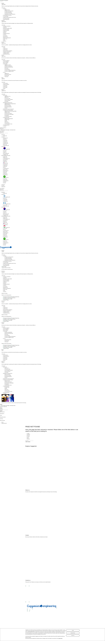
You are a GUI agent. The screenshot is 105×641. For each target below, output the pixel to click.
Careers (4, 56)
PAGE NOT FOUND (32, 427)
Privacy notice (30, 626)
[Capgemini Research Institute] (53, 266)
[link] (4, 0)
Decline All (72, 635)
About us (4, 90)
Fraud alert (28, 600)
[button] (3, 186)
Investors (30, 621)
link (2, 4)
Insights (4, 4)
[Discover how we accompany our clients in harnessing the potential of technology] (53, 398)
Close (1, 408)
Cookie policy (28, 599)
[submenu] (4, 250)
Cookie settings (29, 598)
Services (4, 43)
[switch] (0, 405)
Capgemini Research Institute (6, 267)
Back (5, 73)
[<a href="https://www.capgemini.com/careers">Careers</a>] (52, 513)
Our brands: (26, 603)
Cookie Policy (60, 638)
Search (1, 404)
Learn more (3, 7)
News (4, 78)
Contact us (30, 620)
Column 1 (28, 612)
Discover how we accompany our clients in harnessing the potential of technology (14, 402)
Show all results (2, 420)
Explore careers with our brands (6, 343)
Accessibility (30, 623)
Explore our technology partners (6, 316)
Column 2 (28, 622)
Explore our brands (4, 293)
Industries (4, 21)
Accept (73, 630)
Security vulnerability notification (31, 597)
